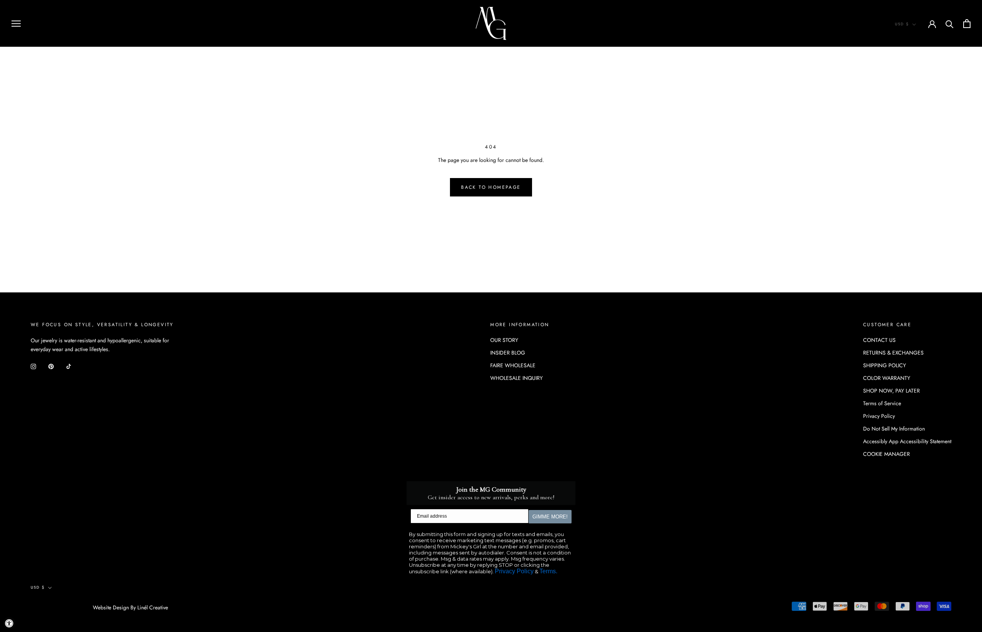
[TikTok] (68, 366)
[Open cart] (966, 23)
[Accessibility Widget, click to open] (9, 623)
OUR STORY (504, 340)
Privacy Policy (879, 416)
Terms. (548, 571)
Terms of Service (882, 403)
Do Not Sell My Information (894, 428)
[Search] (950, 24)
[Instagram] (33, 366)
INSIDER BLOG (507, 352)
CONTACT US (879, 340)
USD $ (902, 24)
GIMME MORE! (550, 517)
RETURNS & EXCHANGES (893, 352)
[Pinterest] (51, 366)
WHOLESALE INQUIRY (516, 378)
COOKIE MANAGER (886, 454)
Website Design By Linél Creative (130, 607)
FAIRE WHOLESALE (512, 365)
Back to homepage (491, 187)
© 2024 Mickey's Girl (62, 608)
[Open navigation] (16, 23)
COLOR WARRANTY (886, 378)
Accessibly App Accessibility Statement (907, 441)
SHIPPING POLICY (884, 365)
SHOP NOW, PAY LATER (891, 390)
